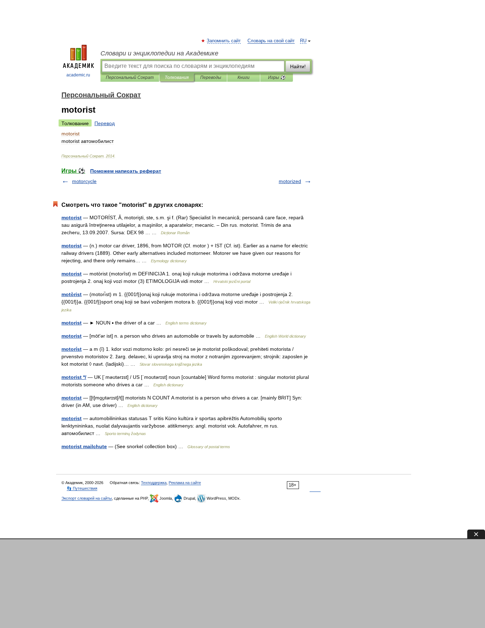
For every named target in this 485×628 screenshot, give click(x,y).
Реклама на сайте (185, 483)
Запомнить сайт (224, 40)
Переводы (210, 77)
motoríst (71, 349)
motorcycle (84, 181)
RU (303, 40)
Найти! (298, 66)
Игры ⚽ (276, 77)
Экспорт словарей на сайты (86, 498)
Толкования (177, 77)
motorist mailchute (84, 446)
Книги (244, 77)
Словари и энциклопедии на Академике (159, 53)
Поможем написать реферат (125, 171)
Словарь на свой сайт (271, 40)
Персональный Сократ (130, 77)
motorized (290, 181)
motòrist (71, 294)
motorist (71, 217)
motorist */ (73, 377)
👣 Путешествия (82, 488)
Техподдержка (154, 483)
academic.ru (78, 75)
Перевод (104, 123)
